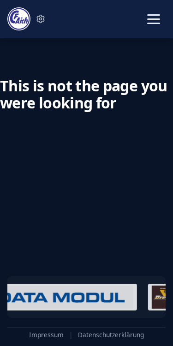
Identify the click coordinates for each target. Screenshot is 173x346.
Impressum (46, 335)
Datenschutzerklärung (111, 335)
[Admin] (40, 18)
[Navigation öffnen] (154, 19)
